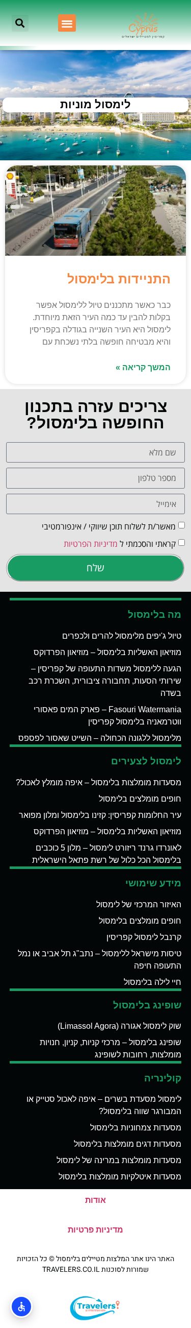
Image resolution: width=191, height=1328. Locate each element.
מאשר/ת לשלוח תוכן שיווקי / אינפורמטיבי (109, 526)
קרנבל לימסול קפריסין (143, 937)
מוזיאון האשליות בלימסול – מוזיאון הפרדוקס (107, 652)
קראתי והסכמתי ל (120, 543)
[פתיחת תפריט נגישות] (21, 1306)
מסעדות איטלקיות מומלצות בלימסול (120, 1176)
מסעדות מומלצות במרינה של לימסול (119, 1160)
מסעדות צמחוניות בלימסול (135, 1127)
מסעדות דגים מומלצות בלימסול (127, 1144)
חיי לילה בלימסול (152, 982)
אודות (95, 1200)
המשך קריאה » (143, 367)
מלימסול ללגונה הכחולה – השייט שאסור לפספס (99, 738)
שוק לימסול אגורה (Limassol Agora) (119, 1026)
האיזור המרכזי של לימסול (138, 904)
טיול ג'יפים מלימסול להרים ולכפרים (121, 636)
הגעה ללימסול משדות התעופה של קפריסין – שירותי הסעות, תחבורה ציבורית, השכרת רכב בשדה (105, 680)
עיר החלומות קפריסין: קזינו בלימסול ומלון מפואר (100, 815)
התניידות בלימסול (119, 279)
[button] (67, 23)
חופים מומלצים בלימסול (140, 798)
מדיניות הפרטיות (91, 543)
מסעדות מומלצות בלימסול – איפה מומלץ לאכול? (98, 782)
